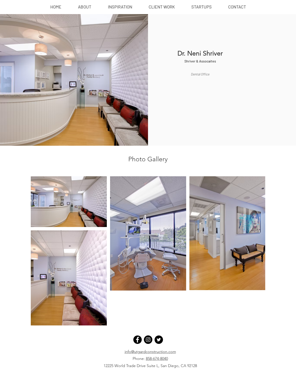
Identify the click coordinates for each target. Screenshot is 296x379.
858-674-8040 (157, 358)
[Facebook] (137, 339)
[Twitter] (159, 339)
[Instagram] (148, 339)
